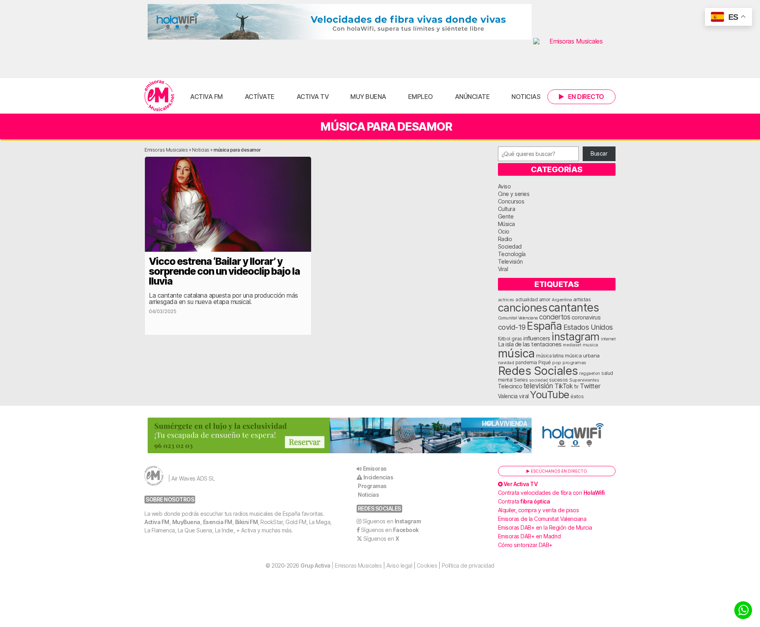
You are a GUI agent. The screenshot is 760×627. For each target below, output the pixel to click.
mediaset (572, 345)
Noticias (525, 97)
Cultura (506, 208)
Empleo (420, 97)
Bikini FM (246, 522)
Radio (505, 239)
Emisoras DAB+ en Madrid (529, 536)
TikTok (563, 386)
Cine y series (514, 193)
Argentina (562, 299)
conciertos (554, 317)
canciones (522, 307)
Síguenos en (392, 521)
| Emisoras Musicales (341, 565)
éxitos (576, 396)
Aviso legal (399, 565)
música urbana (582, 355)
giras (516, 339)
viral (524, 396)
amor (545, 299)
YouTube (549, 394)
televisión (538, 386)
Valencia (508, 396)
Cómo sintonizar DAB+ (525, 545)
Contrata (524, 501)
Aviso (504, 186)
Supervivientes (584, 380)
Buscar (599, 153)
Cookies (427, 565)
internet (608, 339)
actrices (506, 299)
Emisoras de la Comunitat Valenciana (542, 518)
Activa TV (312, 97)
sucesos (558, 380)
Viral (503, 269)
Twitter (590, 386)
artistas (582, 299)
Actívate (260, 97)
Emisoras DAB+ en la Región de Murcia (545, 527)
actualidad (526, 299)
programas (574, 362)
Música (506, 223)
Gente (506, 216)
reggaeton (589, 373)
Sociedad (510, 246)
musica (590, 345)
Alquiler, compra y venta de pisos (538, 510)
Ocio (503, 231)
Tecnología (512, 254)
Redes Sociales (538, 371)
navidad (506, 362)
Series (521, 380)
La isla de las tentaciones (530, 344)
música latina (550, 356)
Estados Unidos (588, 327)
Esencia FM (217, 522)
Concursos (511, 201)
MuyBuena (186, 522)
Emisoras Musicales (166, 150)
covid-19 (512, 327)
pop (556, 362)
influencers (536, 338)
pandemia (526, 362)
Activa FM (206, 97)
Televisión (510, 261)
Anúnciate (472, 97)
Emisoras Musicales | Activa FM (159, 96)
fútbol (504, 339)
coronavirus (586, 317)
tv (576, 386)
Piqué (544, 362)
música (516, 353)
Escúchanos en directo (558, 471)
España (544, 325)
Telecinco (510, 386)
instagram (575, 336)
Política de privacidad (468, 565)
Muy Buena (368, 97)
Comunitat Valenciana (518, 318)
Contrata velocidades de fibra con (551, 492)
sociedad (538, 380)
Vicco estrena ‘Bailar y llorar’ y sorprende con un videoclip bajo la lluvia (224, 271)
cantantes (574, 307)
